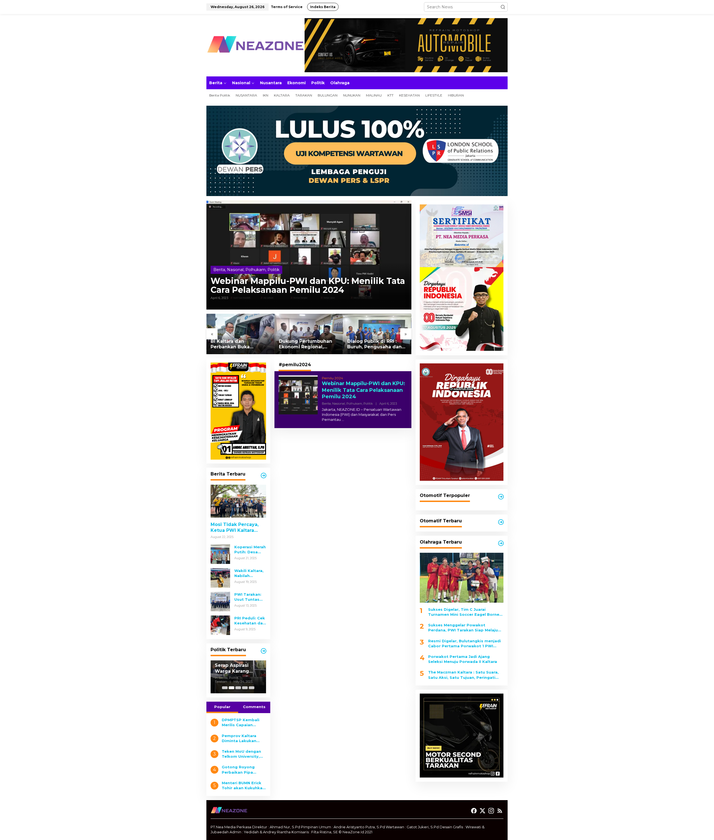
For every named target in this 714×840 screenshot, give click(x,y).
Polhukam (255, 269)
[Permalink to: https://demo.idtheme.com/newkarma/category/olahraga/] (501, 543)
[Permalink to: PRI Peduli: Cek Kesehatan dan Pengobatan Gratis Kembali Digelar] (220, 624)
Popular (222, 706)
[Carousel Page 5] (251, 687)
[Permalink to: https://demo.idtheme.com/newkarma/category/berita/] (263, 475)
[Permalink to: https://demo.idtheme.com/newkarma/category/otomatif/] (501, 496)
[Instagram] (491, 811)
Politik (273, 269)
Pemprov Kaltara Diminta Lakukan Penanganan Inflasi (241, 738)
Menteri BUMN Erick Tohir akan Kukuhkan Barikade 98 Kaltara (243, 785)
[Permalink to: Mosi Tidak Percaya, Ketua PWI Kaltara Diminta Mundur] (238, 501)
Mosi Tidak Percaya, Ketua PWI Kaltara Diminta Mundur (235, 528)
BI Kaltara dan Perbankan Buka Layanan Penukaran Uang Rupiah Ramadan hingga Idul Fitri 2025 (238, 344)
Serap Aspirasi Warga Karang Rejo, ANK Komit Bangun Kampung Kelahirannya (210, 668)
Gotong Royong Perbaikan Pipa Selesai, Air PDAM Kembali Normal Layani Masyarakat (241, 769)
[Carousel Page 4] (245, 687)
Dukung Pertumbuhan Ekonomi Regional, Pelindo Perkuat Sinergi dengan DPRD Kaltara (307, 344)
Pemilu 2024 (332, 378)
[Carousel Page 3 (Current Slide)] (238, 687)
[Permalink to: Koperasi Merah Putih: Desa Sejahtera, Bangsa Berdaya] (220, 553)
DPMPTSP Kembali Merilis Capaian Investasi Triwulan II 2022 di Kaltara (242, 722)
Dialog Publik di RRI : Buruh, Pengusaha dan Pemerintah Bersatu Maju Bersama (374, 344)
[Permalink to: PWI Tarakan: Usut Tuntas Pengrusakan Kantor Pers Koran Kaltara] (220, 601)
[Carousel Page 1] (225, 687)
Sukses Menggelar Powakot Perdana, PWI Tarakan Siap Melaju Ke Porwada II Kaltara (463, 628)
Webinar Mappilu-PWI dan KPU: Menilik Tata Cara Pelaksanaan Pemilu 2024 (308, 286)
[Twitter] (482, 811)
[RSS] (499, 811)
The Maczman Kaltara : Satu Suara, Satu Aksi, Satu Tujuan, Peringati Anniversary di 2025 (463, 675)
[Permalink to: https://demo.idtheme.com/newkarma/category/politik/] (263, 651)
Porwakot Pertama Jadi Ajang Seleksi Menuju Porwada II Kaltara (462, 659)
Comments (254, 706)
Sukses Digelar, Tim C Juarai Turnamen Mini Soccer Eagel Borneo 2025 (465, 612)
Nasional (235, 269)
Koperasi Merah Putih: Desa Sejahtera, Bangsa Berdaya (250, 549)
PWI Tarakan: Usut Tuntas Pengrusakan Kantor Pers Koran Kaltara (248, 597)
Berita (219, 269)
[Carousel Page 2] (231, 687)
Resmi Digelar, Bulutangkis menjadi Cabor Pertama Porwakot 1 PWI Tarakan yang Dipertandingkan (464, 643)
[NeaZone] (255, 44)
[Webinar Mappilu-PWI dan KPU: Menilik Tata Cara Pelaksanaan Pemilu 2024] (343, 419)
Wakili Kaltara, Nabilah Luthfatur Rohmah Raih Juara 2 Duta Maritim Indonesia (249, 573)
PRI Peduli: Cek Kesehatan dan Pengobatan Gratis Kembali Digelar (249, 621)
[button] (503, 7)
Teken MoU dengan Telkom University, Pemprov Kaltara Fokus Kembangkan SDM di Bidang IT (242, 754)
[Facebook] (473, 811)
